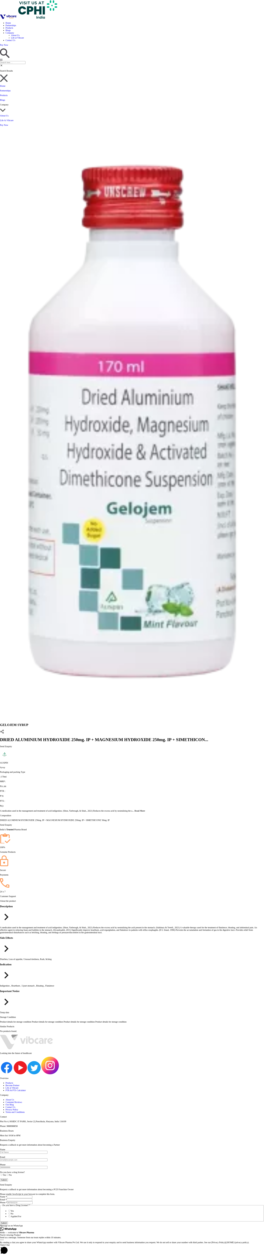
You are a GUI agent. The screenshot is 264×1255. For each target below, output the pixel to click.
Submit (4, 1223)
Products (9, 28)
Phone (3, 1202)
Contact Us (10, 40)
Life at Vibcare (17, 38)
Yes (12, 1211)
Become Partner (12, 1085)
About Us (15, 35)
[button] (132, 1225)
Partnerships (11, 25)
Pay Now (4, 125)
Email (3, 1199)
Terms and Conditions (15, 1112)
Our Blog (10, 1104)
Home (8, 23)
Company (10, 33)
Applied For (16, 1216)
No (12, 1213)
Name (3, 1197)
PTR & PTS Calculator (16, 1090)
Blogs (8, 30)
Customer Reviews (14, 1102)
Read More (139, 811)
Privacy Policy (12, 1109)
